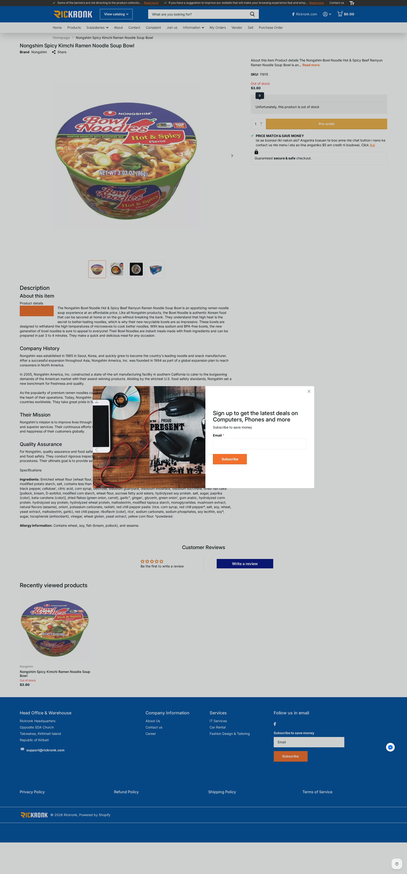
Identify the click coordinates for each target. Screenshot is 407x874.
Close (309, 391)
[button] (390, 747)
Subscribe (230, 459)
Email (218, 435)
